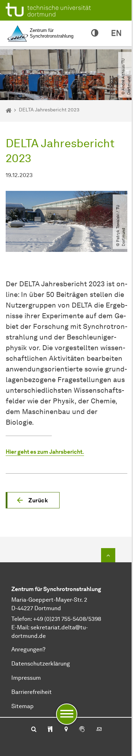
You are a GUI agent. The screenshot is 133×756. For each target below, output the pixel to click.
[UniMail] (98, 729)
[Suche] (34, 729)
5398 (94, 619)
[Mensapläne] (50, 729)
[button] (33, 500)
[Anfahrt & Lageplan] (65, 729)
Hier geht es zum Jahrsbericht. (45, 451)
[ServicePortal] (81, 729)
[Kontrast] (94, 33)
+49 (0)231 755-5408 (59, 619)
